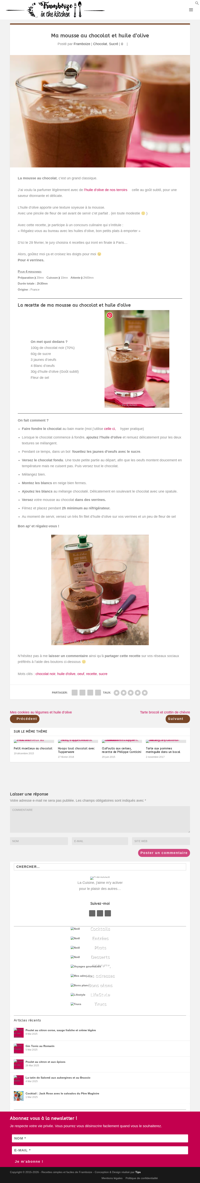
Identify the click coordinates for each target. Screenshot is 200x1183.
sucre (103, 674)
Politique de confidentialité (142, 1178)
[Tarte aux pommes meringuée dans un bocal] (166, 741)
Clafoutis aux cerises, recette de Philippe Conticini (121, 750)
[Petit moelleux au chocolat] (34, 741)
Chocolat (100, 44)
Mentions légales (112, 1178)
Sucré (113, 44)
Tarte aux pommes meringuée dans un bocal (163, 750)
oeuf (80, 674)
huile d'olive (66, 674)
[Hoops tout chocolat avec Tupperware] (78, 741)
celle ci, (109, 429)
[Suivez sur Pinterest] (100, 913)
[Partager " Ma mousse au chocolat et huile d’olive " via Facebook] (75, 692)
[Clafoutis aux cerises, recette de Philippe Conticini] (122, 741)
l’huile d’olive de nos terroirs (105, 190)
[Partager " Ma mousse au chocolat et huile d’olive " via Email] (90, 692)
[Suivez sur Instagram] (108, 913)
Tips (138, 1172)
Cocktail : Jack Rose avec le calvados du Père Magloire (62, 1093)
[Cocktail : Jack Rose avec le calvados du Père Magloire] (19, 1096)
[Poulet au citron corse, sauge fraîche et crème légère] (19, 1033)
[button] (197, 4)
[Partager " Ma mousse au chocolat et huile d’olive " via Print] (98, 692)
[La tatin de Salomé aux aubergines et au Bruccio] (19, 1080)
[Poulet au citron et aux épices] (19, 1064)
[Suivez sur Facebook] (92, 913)
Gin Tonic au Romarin (40, 1046)
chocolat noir (45, 674)
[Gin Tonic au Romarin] (19, 1048)
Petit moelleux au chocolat (33, 748)
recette (91, 674)
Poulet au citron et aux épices (45, 1061)
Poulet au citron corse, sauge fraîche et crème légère (61, 1030)
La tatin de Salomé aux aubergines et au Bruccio (58, 1077)
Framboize (82, 44)
